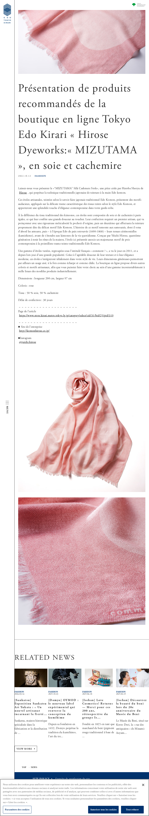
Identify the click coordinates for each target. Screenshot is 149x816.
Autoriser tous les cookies (103, 809)
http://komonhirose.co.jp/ (34, 331)
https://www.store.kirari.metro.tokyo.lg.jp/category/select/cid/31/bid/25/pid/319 (66, 315)
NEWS (34, 767)
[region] (74, 797)
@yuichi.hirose (27, 342)
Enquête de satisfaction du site (72, 779)
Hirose (23, 193)
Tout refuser (132, 809)
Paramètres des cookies (17, 809)
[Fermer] (143, 785)
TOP (24, 767)
